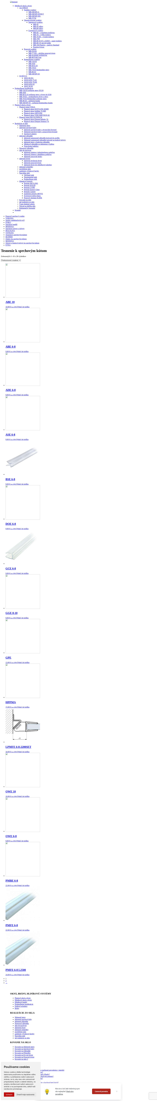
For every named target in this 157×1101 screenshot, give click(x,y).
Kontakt (18, 210)
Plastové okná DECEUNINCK (30, 117)
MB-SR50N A (34, 12)
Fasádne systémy (30, 10)
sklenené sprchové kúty (27, 128)
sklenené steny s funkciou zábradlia (37, 142)
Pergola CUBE (29, 187)
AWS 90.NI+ (29, 78)
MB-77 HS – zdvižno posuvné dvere (42, 53)
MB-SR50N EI (34, 74)
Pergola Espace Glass (32, 190)
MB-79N (36, 39)
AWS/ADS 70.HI (30, 82)
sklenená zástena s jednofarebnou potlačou (39, 152)
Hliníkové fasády (21, 1002)
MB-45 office (38, 26)
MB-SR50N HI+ (35, 16)
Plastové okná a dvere (23, 105)
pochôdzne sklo (25, 169)
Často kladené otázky (27, 204)
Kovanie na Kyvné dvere (24, 1055)
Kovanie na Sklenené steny (24, 1047)
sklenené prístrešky (26, 167)
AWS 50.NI (28, 86)
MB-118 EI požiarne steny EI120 (31, 90)
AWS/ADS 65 (29, 84)
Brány (17, 1008)
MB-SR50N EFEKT (36, 14)
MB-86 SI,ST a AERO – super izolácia (47, 41)
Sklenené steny (24, 126)
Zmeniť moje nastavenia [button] (25, 1094)
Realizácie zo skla (21, 123)
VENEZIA (10, 233)
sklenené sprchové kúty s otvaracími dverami (40, 130)
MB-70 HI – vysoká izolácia (43, 37)
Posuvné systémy (30, 49)
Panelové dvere (38, 47)
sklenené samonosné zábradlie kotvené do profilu (42, 138)
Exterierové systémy (36, 31)
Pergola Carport (29, 192)
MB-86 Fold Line (35, 57)
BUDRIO (9, 237)
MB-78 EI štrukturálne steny (39, 70)
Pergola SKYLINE (31, 183)
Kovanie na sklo (25, 200)
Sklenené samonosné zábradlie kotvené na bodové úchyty (45, 140)
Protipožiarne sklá (30, 179)
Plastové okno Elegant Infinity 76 (36, 119)
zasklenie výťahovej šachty (29, 171)
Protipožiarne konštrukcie (24, 88)
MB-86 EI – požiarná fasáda (29, 101)
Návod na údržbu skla (27, 206)
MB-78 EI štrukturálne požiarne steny (33, 99)
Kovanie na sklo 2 (21, 1059)
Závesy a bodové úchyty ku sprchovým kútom (22, 243)
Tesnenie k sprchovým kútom (16, 235)
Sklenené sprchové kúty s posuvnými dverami (40, 132)
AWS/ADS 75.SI (30, 80)
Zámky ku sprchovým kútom (16, 239)
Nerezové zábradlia (26, 148)
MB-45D (32, 64)
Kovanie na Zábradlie (22, 1051)
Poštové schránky (21, 1006)
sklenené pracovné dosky (33, 157)
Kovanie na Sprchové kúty (24, 1049)
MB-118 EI (33, 62)
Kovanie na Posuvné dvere (24, 1057)
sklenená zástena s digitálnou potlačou (37, 154)
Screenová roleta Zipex (32, 196)
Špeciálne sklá (24, 173)
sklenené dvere (24, 159)
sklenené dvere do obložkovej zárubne (38, 165)
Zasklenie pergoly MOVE (33, 194)
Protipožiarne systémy (32, 59)
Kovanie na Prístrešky (23, 1053)
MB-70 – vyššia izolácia (42, 35)
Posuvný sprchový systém (15, 216)
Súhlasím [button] (9, 1094)
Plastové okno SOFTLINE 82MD (36, 109)
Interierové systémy (36, 22)
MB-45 (35, 24)
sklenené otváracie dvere (33, 161)
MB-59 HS (33, 51)
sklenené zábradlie (26, 136)
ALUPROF (23, 8)
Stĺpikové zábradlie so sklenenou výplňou (39, 144)
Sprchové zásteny (30, 134)
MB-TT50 (32, 18)
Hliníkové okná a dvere (23, 6)
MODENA (10, 226)
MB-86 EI (32, 72)
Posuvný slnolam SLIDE (33, 198)
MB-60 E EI (33, 66)
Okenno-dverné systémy (33, 20)
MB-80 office (38, 28)
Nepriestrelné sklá (30, 177)
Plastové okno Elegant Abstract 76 (36, 121)
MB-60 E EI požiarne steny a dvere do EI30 (35, 95)
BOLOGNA (10, 231)
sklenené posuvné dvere (32, 163)
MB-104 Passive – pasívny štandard (46, 45)
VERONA (9, 218)
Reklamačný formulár (27, 208)
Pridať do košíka (23, 307)
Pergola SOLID (29, 185)
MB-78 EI (32, 68)
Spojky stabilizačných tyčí (15, 220)
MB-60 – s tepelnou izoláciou (44, 33)
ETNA (8, 245)
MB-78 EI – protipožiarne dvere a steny (33, 97)
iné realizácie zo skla (26, 202)
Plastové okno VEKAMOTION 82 (37, 115)
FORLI (8, 222)
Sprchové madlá (11, 224)
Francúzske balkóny (31, 146)
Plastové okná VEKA (27, 107)
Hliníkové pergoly (26, 181)
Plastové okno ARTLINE (33, 113)
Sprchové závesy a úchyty (15, 229)
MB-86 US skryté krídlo (42, 43)
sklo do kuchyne (25, 150)
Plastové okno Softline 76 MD (35, 111)
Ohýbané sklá (29, 175)
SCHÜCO (23, 76)
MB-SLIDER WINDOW (38, 55)
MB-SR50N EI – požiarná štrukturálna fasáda (36, 103)
